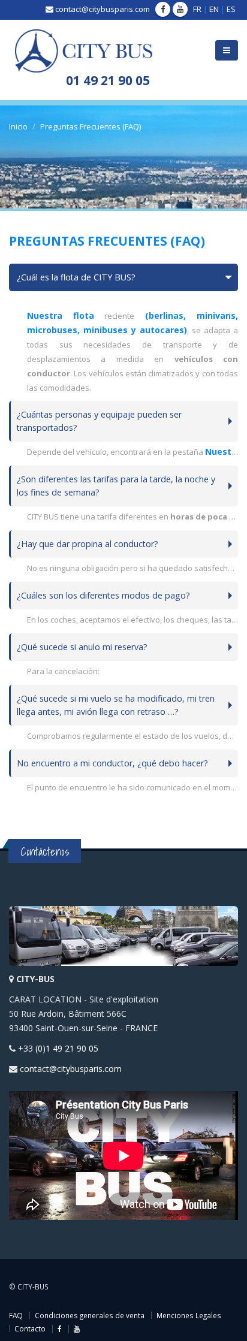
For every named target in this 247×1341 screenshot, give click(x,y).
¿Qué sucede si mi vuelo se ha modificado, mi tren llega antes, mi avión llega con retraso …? (116, 705)
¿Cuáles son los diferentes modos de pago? (103, 595)
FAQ (16, 1315)
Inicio (18, 126)
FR (197, 9)
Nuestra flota (60, 315)
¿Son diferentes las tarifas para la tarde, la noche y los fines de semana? (116, 485)
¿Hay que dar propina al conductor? (87, 543)
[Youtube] (180, 9)
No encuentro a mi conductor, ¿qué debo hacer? (112, 763)
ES (231, 9)
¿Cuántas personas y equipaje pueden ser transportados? (99, 421)
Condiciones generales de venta (89, 1315)
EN (214, 9)
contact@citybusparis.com (102, 9)
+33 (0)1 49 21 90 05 (58, 1048)
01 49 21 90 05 (108, 80)
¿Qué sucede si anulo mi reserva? (82, 647)
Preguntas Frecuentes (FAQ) (90, 126)
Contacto (30, 1328)
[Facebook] (162, 9)
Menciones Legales (188, 1315)
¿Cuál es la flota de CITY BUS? (76, 277)
